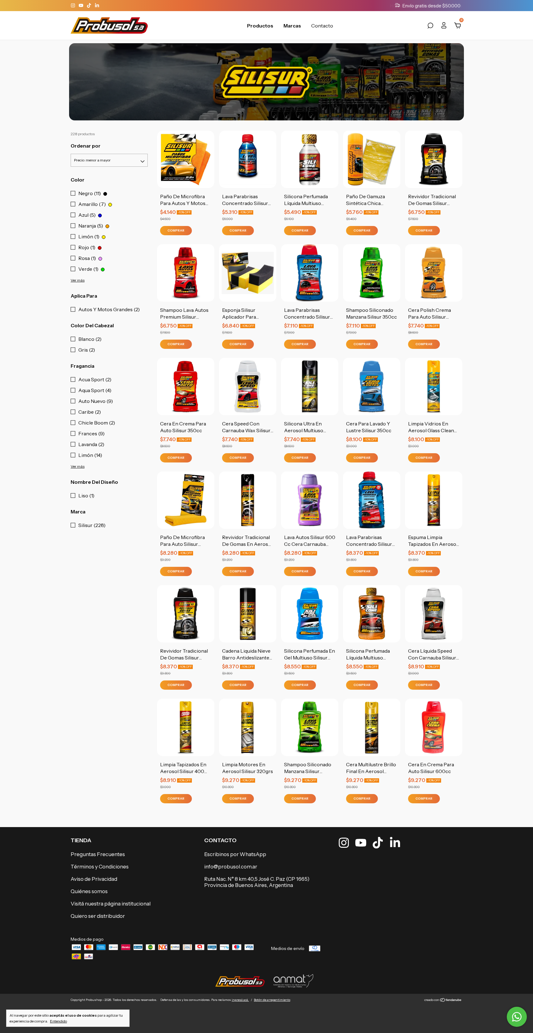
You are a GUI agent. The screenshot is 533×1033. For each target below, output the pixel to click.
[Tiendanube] (443, 1000)
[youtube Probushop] (81, 6)
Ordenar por (86, 146)
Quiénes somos (89, 891)
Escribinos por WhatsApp (235, 854)
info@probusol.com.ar (230, 867)
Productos (260, 26)
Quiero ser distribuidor (98, 916)
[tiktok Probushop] (89, 6)
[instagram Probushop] (73, 6)
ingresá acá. (240, 1000)
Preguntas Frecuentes (98, 854)
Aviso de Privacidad (94, 879)
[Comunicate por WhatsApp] (517, 1017)
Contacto (322, 26)
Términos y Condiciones (100, 867)
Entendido (58, 1021)
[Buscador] (430, 26)
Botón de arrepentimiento (272, 1000)
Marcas (292, 26)
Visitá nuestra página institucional (111, 904)
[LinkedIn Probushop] (97, 6)
